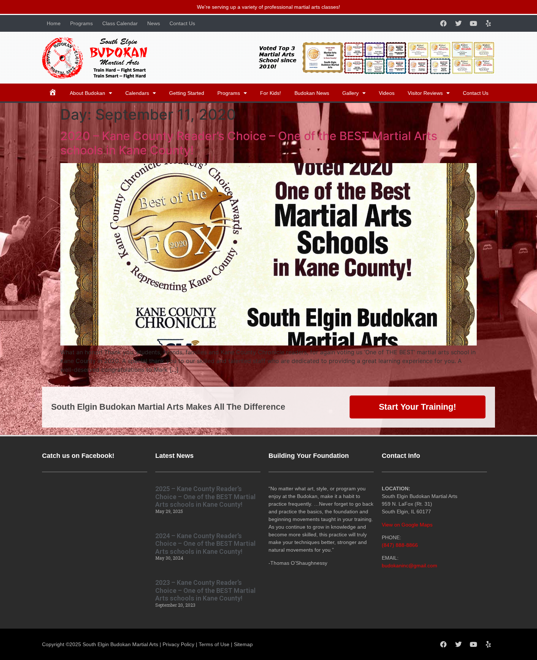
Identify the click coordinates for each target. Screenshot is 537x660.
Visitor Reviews (425, 93)
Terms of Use (214, 644)
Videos (387, 93)
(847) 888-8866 (400, 545)
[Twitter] (458, 23)
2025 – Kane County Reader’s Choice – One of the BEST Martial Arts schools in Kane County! (205, 496)
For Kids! (270, 93)
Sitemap (243, 644)
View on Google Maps (407, 525)
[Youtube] (473, 23)
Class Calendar (120, 23)
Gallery (350, 93)
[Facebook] (443, 23)
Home (54, 23)
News (153, 23)
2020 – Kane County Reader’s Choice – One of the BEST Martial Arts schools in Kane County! (248, 143)
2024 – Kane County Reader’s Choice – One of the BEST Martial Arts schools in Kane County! (205, 543)
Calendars (137, 93)
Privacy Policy (178, 644)
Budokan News (311, 93)
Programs (81, 23)
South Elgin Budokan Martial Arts (120, 644)
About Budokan (87, 93)
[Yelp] (488, 23)
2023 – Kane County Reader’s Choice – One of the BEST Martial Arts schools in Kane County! (205, 590)
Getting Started (186, 93)
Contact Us (182, 23)
